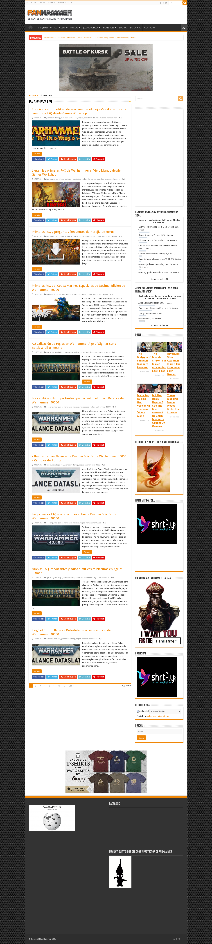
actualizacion (51, 639)
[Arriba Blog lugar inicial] (106, 67)
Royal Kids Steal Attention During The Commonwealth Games (173, 364)
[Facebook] (163, 3)
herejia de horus (71, 236)
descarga (71, 352)
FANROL (51, 3)
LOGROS (123, 28)
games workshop (53, 118)
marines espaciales (78, 294)
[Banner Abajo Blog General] (106, 771)
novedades (73, 118)
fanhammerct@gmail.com (157, 716)
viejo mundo (101, 118)
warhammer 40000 (109, 236)
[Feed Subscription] (130, 101)
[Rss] (160, 3)
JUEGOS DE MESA (90, 28)
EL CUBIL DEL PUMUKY (36, 3)
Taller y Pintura (43, 28)
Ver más (37, 154)
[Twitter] (166, 3)
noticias (64, 118)
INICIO (31, 27)
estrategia (56, 465)
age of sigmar (51, 352)
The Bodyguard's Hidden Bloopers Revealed (144, 360)
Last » (71, 686)
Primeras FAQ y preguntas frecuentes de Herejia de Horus (73, 232)
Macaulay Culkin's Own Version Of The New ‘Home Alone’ (143, 405)
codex (48, 294)
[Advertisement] (159, 157)
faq (47, 179)
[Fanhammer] (49, 14)
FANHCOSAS (59, 28)
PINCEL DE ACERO (65, 3)
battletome (62, 352)
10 (59, 686)
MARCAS (74, 28)
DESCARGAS (135, 28)
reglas (80, 118)
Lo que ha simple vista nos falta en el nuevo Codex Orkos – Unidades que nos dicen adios (81, 38)
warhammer (112, 118)
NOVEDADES (108, 28)
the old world (89, 118)
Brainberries (144, 372)
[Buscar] (185, 2)
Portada (34, 95)
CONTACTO (149, 28)
